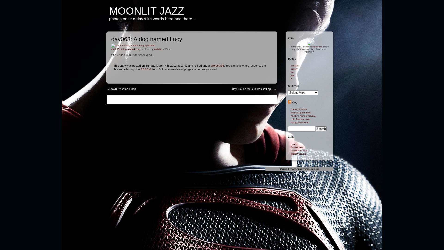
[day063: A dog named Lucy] (133, 46)
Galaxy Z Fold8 (299, 109)
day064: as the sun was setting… (253, 89)
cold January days (300, 119)
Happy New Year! (300, 122)
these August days (301, 112)
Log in (294, 144)
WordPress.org (298, 154)
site (292, 75)
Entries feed (297, 147)
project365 (217, 65)
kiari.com (317, 46)
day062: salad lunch (123, 89)
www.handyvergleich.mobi (305, 169)
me (292, 72)
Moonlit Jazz (146, 11)
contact (295, 65)
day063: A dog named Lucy (125, 49)
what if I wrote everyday (303, 116)
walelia (157, 49)
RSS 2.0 (146, 69)
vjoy (294, 102)
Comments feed (299, 150)
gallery (294, 69)
